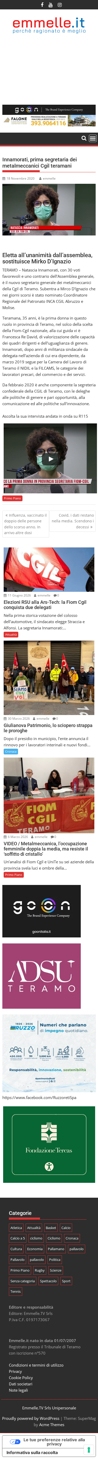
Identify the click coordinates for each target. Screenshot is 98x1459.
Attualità (11, 634)
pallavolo (77, 1249)
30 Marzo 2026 (18, 718)
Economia (35, 1249)
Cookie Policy (21, 1377)
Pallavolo (17, 1259)
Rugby (40, 1270)
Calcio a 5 (17, 1238)
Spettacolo (48, 1281)
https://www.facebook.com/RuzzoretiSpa (39, 1097)
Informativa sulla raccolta (32, 1452)
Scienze (55, 1270)
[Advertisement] (49, 69)
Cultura (16, 1249)
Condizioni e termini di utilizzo (36, 1365)
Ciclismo (54, 1238)
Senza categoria (22, 1281)
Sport (66, 1281)
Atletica (16, 1227)
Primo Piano (12, 498)
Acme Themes (51, 1424)
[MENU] (93, 138)
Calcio (66, 1227)
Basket (51, 1227)
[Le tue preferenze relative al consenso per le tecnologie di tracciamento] (89, 1450)
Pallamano (56, 1249)
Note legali (18, 1390)
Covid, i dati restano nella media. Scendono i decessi (73, 521)
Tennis (15, 1291)
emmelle (49, 178)
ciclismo (36, 1238)
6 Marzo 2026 (17, 837)
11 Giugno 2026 (19, 595)
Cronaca (10, 751)
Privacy (15, 1371)
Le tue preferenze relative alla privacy (54, 1441)
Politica (54, 1259)
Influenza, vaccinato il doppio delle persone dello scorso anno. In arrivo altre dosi (25, 524)
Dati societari (20, 1383)
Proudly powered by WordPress (30, 1418)
